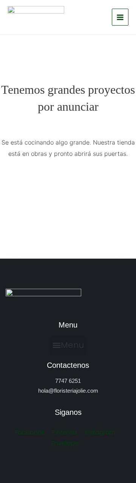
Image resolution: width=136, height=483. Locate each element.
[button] (68, 345)
